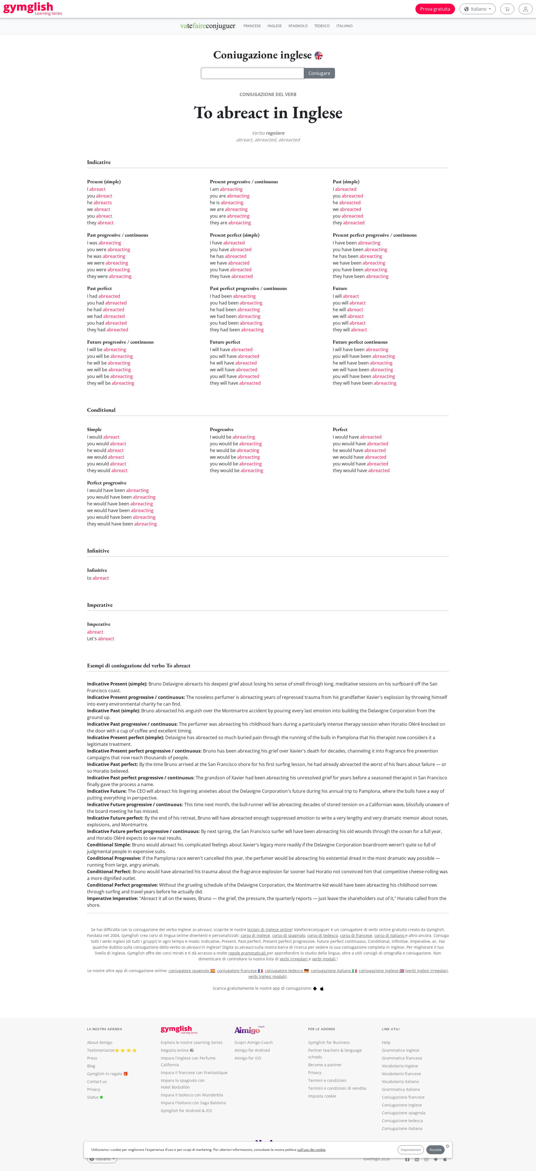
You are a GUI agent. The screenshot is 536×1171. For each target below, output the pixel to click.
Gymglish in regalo (104, 1073)
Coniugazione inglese (402, 1105)
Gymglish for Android (181, 1110)
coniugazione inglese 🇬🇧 (381, 970)
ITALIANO (344, 25)
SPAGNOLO (298, 25)
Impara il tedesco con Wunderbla (192, 1095)
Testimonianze (100, 1050)
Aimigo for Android (252, 1050)
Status (93, 1097)
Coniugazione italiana (402, 1128)
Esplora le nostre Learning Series (191, 1042)
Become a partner (325, 1064)
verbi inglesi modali (266, 976)
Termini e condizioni (327, 1080)
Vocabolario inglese (400, 1065)
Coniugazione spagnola (403, 1112)
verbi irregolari (294, 958)
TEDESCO (322, 25)
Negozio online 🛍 (177, 1050)
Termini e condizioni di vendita (337, 1088)
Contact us (97, 1081)
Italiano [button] (479, 9)
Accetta (435, 1149)
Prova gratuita (435, 9)
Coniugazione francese (403, 1097)
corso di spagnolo (288, 935)
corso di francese (356, 935)
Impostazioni (411, 1149)
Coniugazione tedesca (402, 1120)
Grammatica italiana (401, 1089)
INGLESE (274, 25)
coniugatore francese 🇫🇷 (240, 970)
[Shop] (507, 9)
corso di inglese (255, 935)
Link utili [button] (391, 1029)
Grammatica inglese (400, 1050)
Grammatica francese (402, 1058)
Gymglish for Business (329, 1042)
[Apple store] (322, 988)
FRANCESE (252, 25)
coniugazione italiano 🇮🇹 (334, 970)
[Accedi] (526, 9)
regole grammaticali (247, 953)
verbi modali (324, 958)
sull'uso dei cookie (311, 1149)
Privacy (93, 1089)
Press (92, 1058)
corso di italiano (389, 935)
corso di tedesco (322, 935)
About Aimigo (99, 1042)
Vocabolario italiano (400, 1081)
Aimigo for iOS (247, 1058)
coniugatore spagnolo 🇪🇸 (192, 970)
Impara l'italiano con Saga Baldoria (193, 1102)
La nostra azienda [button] (104, 1029)
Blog (91, 1065)
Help (386, 1042)
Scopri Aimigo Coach (253, 1042)
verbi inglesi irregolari (427, 970)
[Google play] (315, 988)
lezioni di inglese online (269, 929)
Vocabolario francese (401, 1073)
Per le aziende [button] (321, 1029)
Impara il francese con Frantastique (194, 1072)
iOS (209, 1110)
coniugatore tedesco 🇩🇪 (287, 970)
